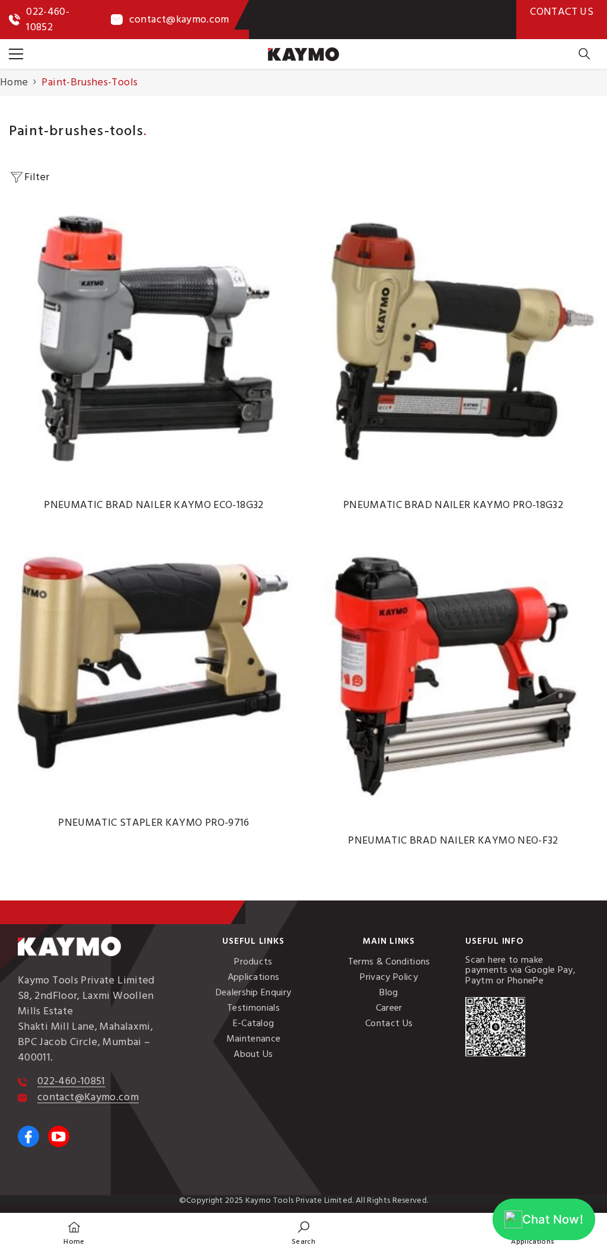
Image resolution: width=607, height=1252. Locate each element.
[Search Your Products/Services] (584, 54)
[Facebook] (28, 1136)
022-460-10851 (71, 1081)
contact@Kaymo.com (88, 1097)
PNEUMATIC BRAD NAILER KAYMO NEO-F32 (453, 840)
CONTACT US (561, 11)
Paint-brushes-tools (89, 82)
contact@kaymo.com (179, 19)
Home (14, 82)
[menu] (16, 54)
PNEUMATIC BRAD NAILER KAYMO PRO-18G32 (453, 505)
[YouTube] (58, 1136)
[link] (303, 1232)
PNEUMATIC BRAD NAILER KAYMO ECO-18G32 (153, 505)
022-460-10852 (47, 19)
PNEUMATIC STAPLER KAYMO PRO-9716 (154, 822)
